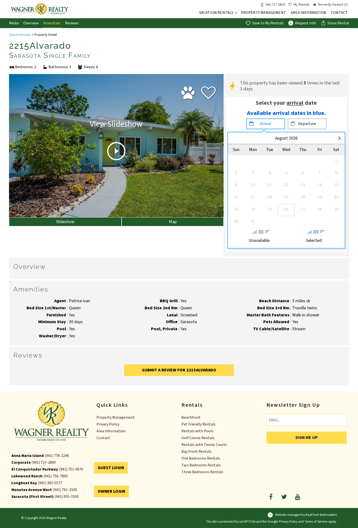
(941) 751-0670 (71, 469)
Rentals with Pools (197, 431)
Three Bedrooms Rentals (202, 472)
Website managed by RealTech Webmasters (306, 514)
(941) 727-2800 (43, 462)
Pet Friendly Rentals (198, 424)
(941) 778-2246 (57, 455)
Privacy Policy (107, 424)
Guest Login (111, 468)
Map (173, 222)
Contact (339, 12)
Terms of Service (316, 521)
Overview (31, 23)
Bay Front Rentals (196, 451)
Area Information (308, 12)
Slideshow (65, 222)
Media (14, 23)
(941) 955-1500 (66, 496)
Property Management (263, 12)
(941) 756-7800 (55, 476)
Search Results (20, 34)
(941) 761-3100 (65, 489)
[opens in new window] (270, 496)
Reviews (72, 23)
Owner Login (111, 491)
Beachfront (190, 417)
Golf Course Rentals (198, 438)
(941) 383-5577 (50, 483)
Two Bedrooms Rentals (201, 465)
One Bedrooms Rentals (200, 458)
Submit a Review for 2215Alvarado (179, 370)
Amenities (51, 23)
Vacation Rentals (216, 12)
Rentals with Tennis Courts (204, 444)
